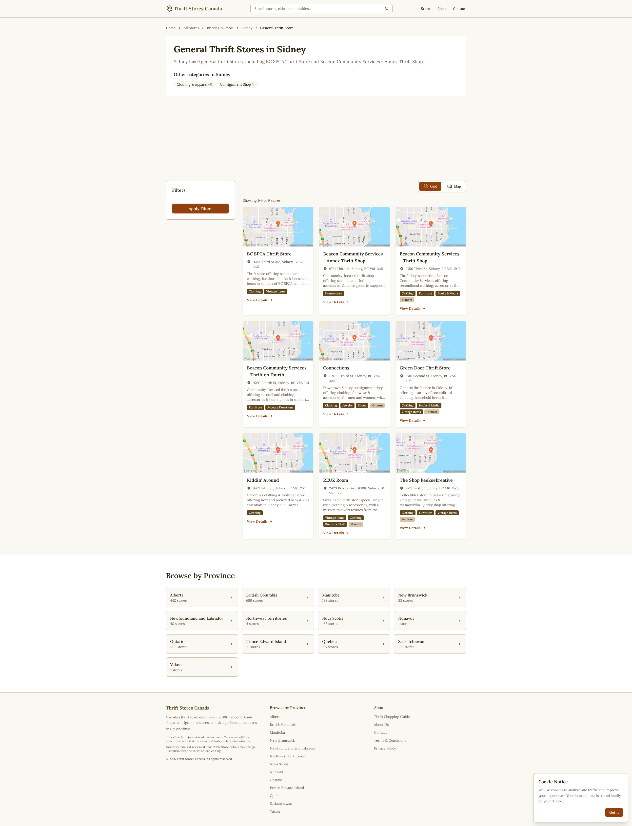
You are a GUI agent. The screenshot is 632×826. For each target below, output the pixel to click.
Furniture (425, 293)
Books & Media (447, 293)
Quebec (276, 795)
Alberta (275, 716)
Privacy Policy (385, 748)
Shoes (362, 405)
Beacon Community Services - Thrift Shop (429, 257)
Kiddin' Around (263, 480)
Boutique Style (335, 524)
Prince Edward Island (287, 788)
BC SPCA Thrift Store (269, 254)
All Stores (191, 28)
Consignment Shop (238, 84)
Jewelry (347, 405)
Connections (336, 368)
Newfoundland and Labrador (293, 748)
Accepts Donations (280, 407)
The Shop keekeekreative (426, 480)
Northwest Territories (287, 756)
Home (171, 28)
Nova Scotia (279, 764)
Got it (614, 812)
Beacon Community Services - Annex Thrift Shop (353, 257)
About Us (381, 724)
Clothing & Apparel (194, 84)
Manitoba (277, 732)
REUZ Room (335, 480)
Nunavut (276, 772)
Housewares (333, 293)
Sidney (246, 28)
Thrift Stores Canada (198, 8)
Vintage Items (275, 291)
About (442, 8)
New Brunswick (282, 740)
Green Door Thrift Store (425, 368)
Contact (459, 8)
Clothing (255, 291)
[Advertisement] (316, 142)
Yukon (275, 811)
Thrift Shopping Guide (392, 716)
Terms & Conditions (390, 740)
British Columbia (220, 28)
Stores (426, 8)
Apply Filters (201, 208)
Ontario (276, 780)
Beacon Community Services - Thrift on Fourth (277, 371)
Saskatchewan (281, 803)
